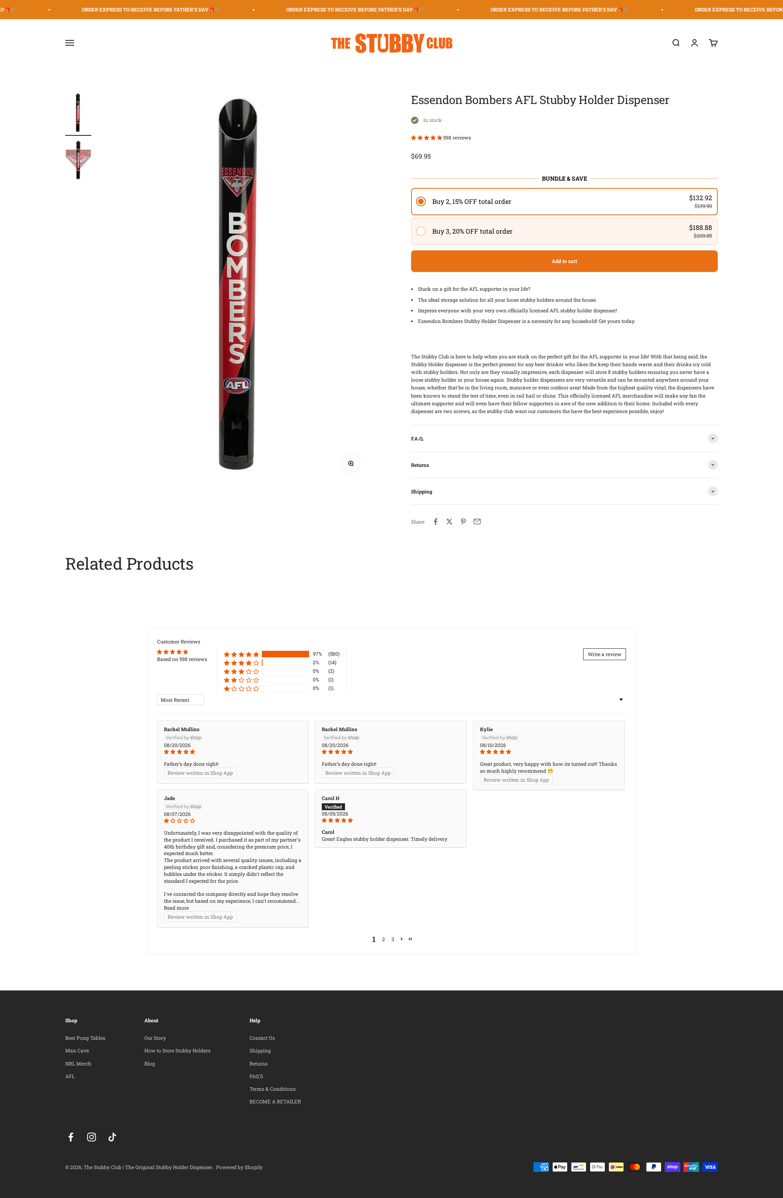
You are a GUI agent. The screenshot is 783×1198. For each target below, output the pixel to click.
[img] (233, 752)
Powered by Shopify (239, 1167)
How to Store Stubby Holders (177, 1050)
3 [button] (393, 939)
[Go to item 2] (78, 161)
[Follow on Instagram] (91, 1137)
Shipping (260, 1050)
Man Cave (77, 1050)
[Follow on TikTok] (112, 1137)
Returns (259, 1063)
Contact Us (262, 1037)
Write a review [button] (605, 654)
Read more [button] (176, 907)
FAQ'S (256, 1076)
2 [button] (383, 939)
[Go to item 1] (78, 114)
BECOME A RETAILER (275, 1101)
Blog (149, 1063)
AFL (70, 1076)
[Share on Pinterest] (463, 521)
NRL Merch (78, 1063)
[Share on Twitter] (449, 521)
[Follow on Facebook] (70, 1137)
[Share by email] (477, 521)
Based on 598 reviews (182, 659)
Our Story (155, 1037)
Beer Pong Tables (85, 1037)
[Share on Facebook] (435, 521)
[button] (427, 137)
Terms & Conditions (273, 1088)
